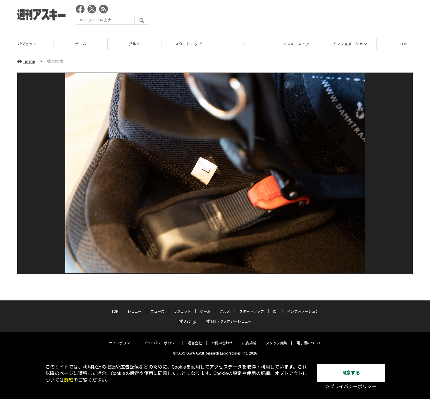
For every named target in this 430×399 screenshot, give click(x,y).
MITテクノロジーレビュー (231, 321)
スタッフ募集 (276, 342)
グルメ (134, 44)
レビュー (135, 311)
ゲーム (80, 44)
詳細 (68, 380)
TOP (114, 311)
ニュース (157, 311)
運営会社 (195, 342)
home (29, 61)
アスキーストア (296, 44)
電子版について (309, 342)
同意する (350, 373)
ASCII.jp (190, 321)
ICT (242, 44)
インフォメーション (350, 44)
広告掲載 (249, 342)
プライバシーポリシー (160, 342)
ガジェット (26, 44)
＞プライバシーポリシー (350, 386)
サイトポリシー (121, 342)
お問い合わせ (222, 342)
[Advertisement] (306, 16)
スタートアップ (188, 44)
